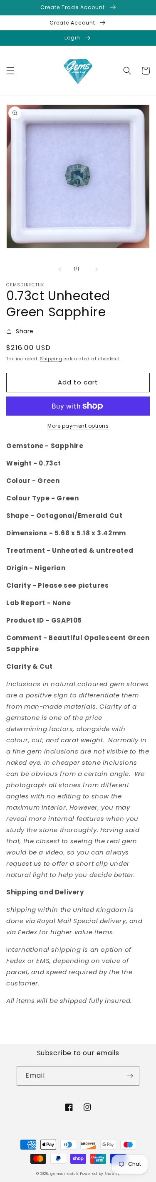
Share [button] (25, 331)
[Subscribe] (130, 1076)
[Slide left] (60, 269)
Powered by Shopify (100, 1173)
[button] (10, 71)
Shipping (51, 359)
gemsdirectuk (64, 1173)
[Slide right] (96, 269)
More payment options (78, 425)
